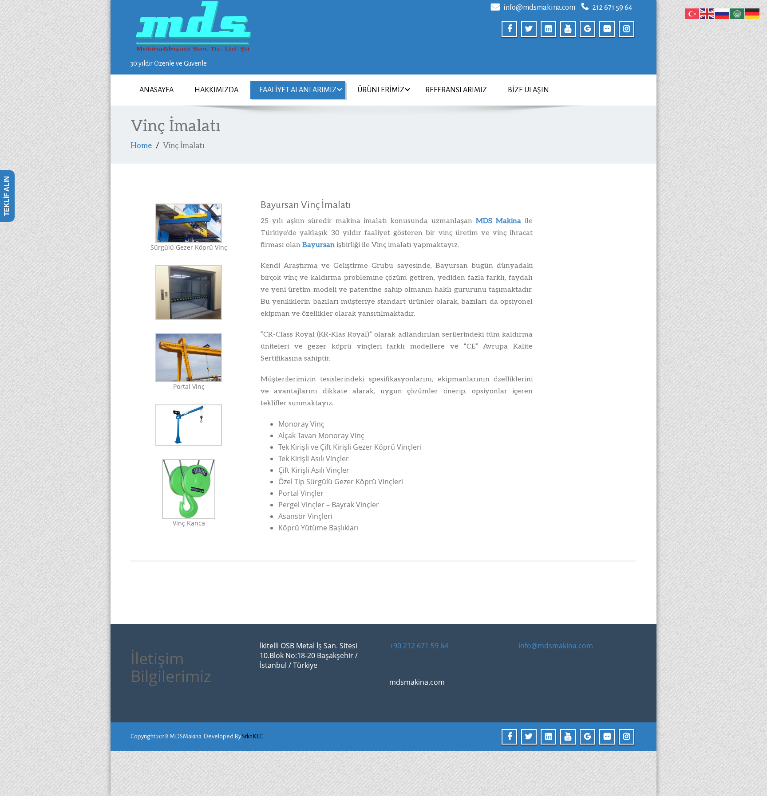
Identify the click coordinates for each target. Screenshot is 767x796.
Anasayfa (156, 90)
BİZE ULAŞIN (528, 90)
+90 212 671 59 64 (418, 646)
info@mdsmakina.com (539, 8)
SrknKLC (252, 736)
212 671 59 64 (612, 8)
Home (141, 145)
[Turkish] (692, 13)
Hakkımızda (216, 90)
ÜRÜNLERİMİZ (380, 90)
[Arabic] (737, 13)
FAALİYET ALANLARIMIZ (297, 90)
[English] (707, 13)
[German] (752, 13)
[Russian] (722, 13)
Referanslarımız (456, 90)
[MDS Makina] (253, 27)
